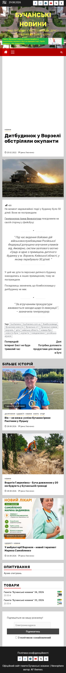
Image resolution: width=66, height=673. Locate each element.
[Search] (61, 52)
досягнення (10, 414)
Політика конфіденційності (33, 652)
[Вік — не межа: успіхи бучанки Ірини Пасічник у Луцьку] (33, 389)
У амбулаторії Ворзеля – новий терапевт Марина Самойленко (30, 549)
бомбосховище (50, 324)
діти (18, 330)
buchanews (16, 324)
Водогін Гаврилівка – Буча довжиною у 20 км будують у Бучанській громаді (31, 484)
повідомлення (38, 333)
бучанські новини (49, 327)
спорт (42, 414)
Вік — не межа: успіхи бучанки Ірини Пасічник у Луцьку (27, 419)
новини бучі (46, 330)
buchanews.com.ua (32, 324)
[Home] (6, 52)
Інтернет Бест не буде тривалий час (17, 345)
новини (8, 130)
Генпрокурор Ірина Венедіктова (23, 218)
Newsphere (57, 665)
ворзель (10, 330)
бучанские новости (14, 327)
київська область (30, 330)
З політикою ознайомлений (34, 637)
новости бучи (12, 333)
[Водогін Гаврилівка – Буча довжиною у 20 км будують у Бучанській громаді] (33, 453)
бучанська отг (32, 327)
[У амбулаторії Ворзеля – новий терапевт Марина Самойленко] (33, 518)
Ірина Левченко (27, 152)
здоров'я (20, 414)
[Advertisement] (33, 93)
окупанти (24, 333)
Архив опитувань (13, 573)
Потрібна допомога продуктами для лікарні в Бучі (47, 347)
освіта (36, 414)
